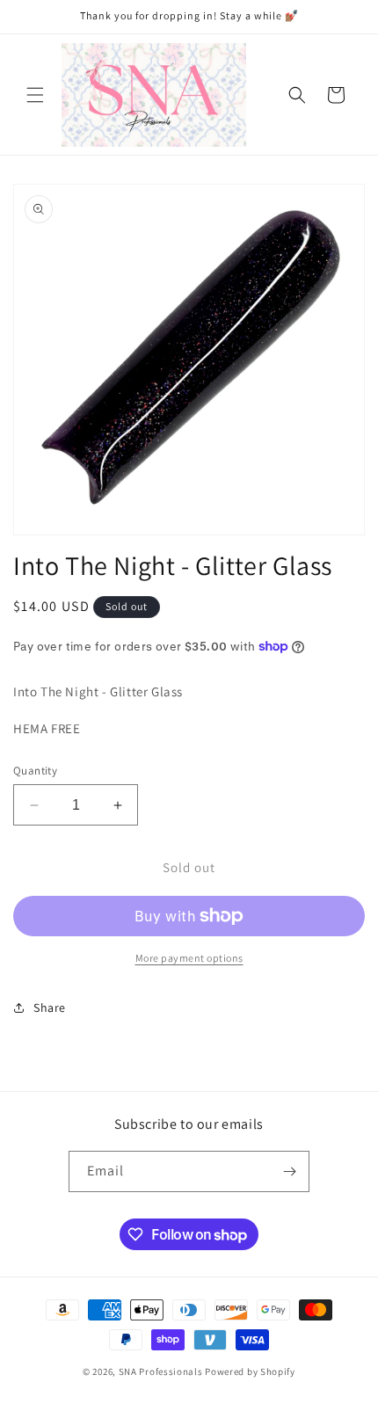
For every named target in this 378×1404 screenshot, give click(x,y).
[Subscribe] (289, 1171)
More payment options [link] (189, 957)
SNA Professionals (162, 1371)
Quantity (35, 770)
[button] (35, 95)
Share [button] (49, 1007)
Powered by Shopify (250, 1371)
